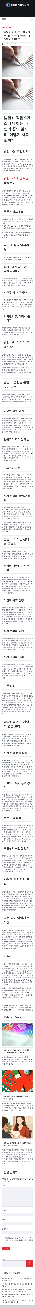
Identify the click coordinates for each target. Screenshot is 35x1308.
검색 (3, 1259)
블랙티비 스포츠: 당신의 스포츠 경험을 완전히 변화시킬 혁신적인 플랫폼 (17, 1051)
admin (5, 44)
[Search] (31, 19)
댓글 (4, 1185)
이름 (4, 1210)
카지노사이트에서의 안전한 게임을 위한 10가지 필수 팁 (16, 1098)
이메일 (5, 1220)
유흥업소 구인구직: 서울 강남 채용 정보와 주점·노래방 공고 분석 (17, 1144)
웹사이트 (5, 1229)
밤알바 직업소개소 (16, 178)
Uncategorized (7, 27)
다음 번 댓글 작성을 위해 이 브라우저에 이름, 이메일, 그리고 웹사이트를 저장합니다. (19, 1240)
